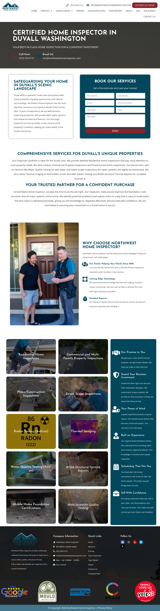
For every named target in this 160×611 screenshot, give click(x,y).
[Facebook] (122, 542)
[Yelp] (135, 542)
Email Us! (48, 54)
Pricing (80, 10)
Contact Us (150, 16)
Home (34, 10)
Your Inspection (96, 10)
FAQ (138, 10)
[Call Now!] (15, 56)
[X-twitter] (122, 546)
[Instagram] (129, 542)
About (129, 10)
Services (45, 10)
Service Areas (63, 10)
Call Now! (24, 54)
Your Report (115, 10)
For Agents (150, 10)
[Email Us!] (38, 56)
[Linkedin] (141, 542)
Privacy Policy (105, 607)
